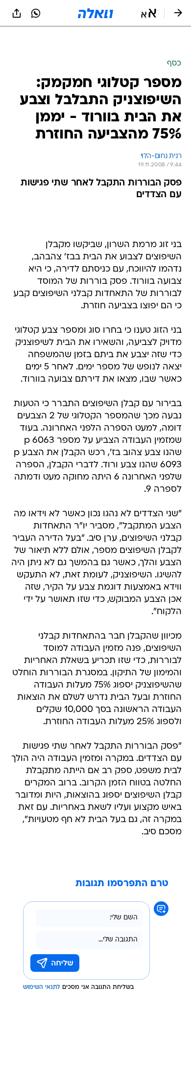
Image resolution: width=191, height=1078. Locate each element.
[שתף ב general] (16, 13)
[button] (148, 13)
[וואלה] (95, 13)
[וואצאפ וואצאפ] (36, 13)
